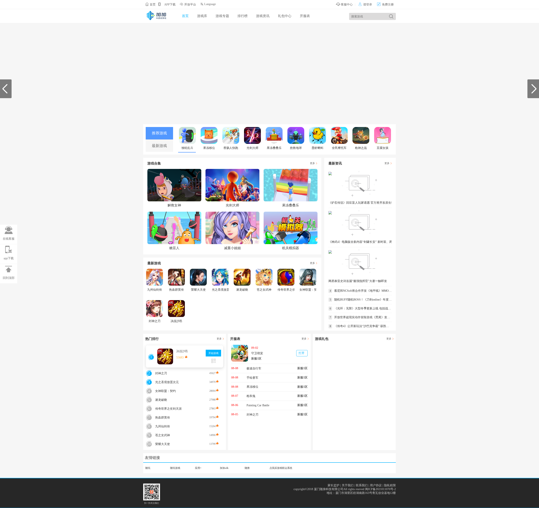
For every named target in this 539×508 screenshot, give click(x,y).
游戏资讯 (263, 16)
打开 (301, 353)
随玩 (147, 468)
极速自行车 (254, 368)
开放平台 (190, 4)
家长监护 (333, 485)
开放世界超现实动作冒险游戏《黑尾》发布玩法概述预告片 (370, 317)
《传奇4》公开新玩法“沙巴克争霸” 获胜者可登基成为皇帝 (370, 326)
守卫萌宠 (257, 353)
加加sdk (224, 468)
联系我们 (362, 485)
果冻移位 (252, 386)
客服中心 (346, 4)
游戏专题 (222, 16)
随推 (247, 468)
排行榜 (242, 16)
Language (209, 4)
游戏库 (202, 16)
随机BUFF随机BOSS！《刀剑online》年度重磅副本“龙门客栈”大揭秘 (377, 299)
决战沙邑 (182, 351)
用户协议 (376, 485)
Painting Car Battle (258, 405)
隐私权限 (390, 485)
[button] (534, 89)
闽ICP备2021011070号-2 (380, 489)
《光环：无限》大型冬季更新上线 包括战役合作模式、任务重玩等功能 (378, 308)
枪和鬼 (251, 396)
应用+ (198, 468)
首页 (153, 4)
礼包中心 (284, 16)
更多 (312, 163)
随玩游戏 (175, 468)
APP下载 (170, 4)
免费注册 (385, 4)
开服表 (305, 16)
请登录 (365, 4)
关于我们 (348, 485)
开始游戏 (213, 353)
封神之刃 (252, 414)
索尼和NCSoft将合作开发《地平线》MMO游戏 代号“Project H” (372, 290)
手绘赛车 (252, 377)
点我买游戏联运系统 (281, 468)
